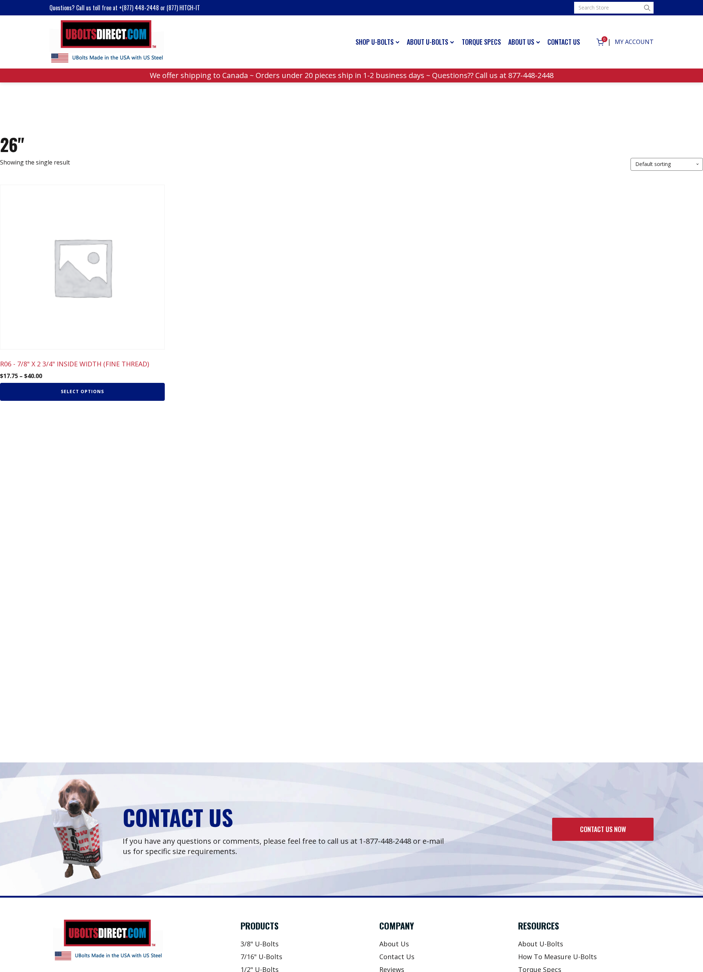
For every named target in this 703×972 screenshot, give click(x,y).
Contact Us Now (603, 829)
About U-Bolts (427, 42)
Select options (82, 391)
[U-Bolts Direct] (106, 42)
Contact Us (563, 42)
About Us (521, 42)
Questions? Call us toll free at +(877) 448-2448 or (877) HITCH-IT (124, 8)
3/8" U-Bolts (260, 943)
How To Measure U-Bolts (557, 956)
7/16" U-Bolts (261, 956)
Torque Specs (481, 42)
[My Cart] (600, 42)
